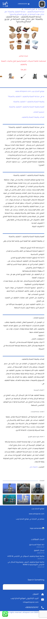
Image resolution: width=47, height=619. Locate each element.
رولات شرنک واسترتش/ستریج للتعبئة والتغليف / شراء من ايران (23, 487)
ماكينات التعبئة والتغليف (9, 490)
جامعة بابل (34, 467)
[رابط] (23, 70)
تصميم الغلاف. (38, 112)
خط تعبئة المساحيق (36, 545)
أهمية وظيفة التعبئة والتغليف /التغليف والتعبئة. (26, 107)
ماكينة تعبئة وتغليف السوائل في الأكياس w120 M (25, 556)
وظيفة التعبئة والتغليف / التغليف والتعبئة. (28, 102)
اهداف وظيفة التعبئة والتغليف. (32, 117)
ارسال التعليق (39, 551)
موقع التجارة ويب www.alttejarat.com (29, 91)
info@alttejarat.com (30, 602)
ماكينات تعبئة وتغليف (23, 501)
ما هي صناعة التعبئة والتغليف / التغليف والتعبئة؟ (26, 97)
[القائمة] (42, 4)
